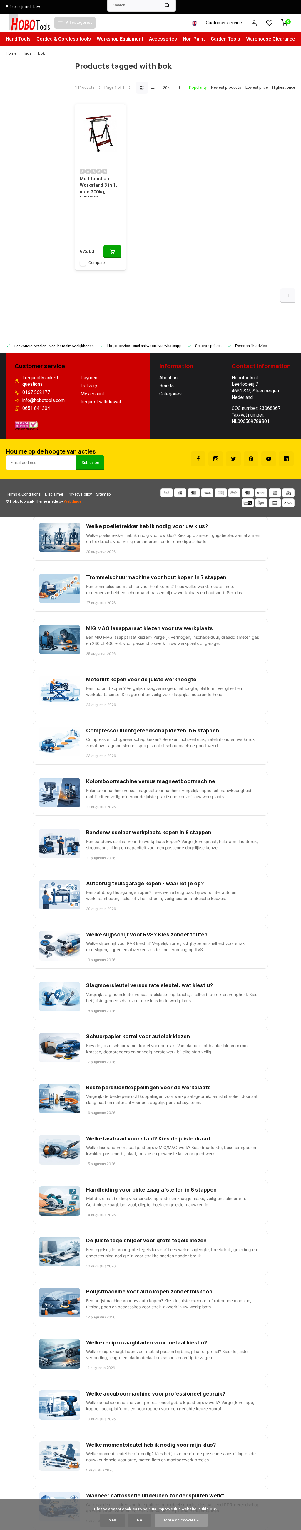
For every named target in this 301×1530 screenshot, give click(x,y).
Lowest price (256, 87)
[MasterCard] (194, 492)
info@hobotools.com (43, 400)
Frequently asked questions (40, 381)
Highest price (283, 87)
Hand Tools (18, 39)
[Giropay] (248, 502)
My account (92, 394)
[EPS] (261, 502)
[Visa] (207, 492)
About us (168, 378)
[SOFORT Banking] (234, 492)
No (139, 1520)
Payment (90, 378)
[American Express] (275, 492)
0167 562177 (36, 392)
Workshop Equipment (120, 39)
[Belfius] (261, 492)
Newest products (226, 87)
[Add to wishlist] (117, 113)
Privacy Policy (80, 494)
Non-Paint (194, 39)
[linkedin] (286, 458)
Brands (166, 386)
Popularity (198, 87)
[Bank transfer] (166, 492)
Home (11, 53)
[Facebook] (198, 458)
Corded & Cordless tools (63, 39)
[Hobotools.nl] (29, 23)
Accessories (163, 39)
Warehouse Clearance (270, 39)
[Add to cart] (112, 251)
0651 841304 (36, 408)
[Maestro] (248, 492)
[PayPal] (288, 502)
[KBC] (288, 492)
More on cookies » (181, 1520)
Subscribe (90, 463)
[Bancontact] (221, 492)
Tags (27, 53)
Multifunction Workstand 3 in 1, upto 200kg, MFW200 (98, 186)
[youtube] (268, 458)
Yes (112, 1520)
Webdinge (72, 501)
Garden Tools (225, 39)
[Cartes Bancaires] (275, 502)
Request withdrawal (101, 402)
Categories (170, 394)
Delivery (89, 386)
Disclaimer (54, 494)
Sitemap (103, 494)
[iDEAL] (180, 492)
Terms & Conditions (23, 494)
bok (41, 53)
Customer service (224, 23)
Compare (96, 263)
